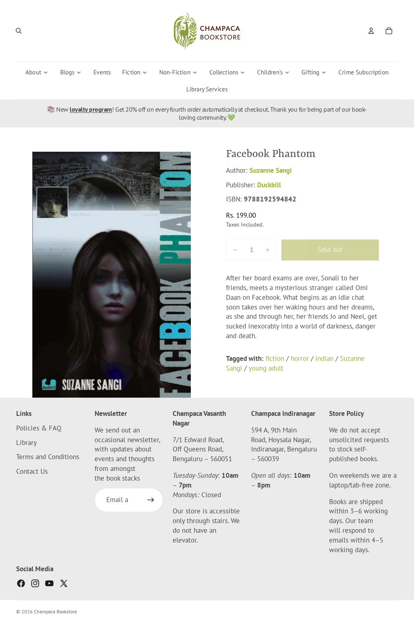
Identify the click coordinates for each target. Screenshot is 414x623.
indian (324, 358)
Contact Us (32, 471)
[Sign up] (150, 500)
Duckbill (269, 184)
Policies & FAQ (38, 428)
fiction (275, 358)
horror (300, 358)
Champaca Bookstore (55, 611)
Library (26, 442)
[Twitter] (64, 584)
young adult (266, 368)
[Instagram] (35, 584)
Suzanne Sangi (270, 170)
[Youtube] (49, 584)
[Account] (371, 31)
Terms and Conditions (47, 457)
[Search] (18, 31)
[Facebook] (21, 584)
